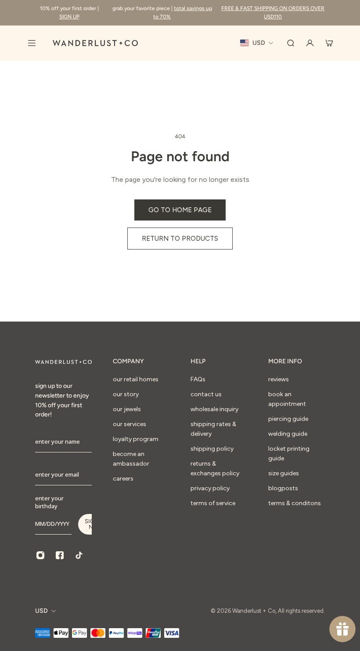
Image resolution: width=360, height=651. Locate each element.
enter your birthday (49, 502)
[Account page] (310, 43)
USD (41, 611)
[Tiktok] (79, 555)
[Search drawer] (290, 43)
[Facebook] (59, 555)
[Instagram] (40, 555)
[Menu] (31, 43)
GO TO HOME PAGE (180, 210)
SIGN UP (69, 17)
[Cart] (329, 43)
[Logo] (95, 43)
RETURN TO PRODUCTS (180, 238)
